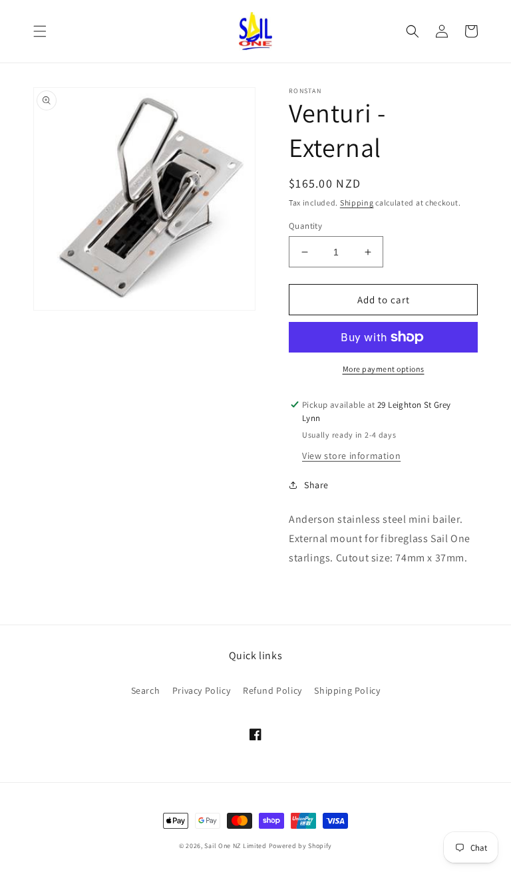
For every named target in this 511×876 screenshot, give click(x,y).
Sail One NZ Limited (235, 845)
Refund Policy (272, 690)
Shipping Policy (347, 690)
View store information (351, 456)
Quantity (305, 225)
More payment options (384, 369)
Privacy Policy (201, 690)
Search (145, 690)
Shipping (357, 203)
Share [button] (316, 485)
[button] (40, 31)
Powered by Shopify (301, 845)
